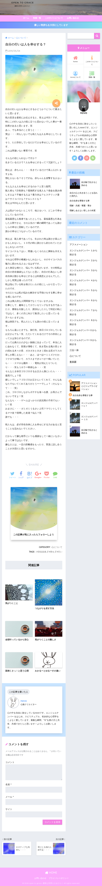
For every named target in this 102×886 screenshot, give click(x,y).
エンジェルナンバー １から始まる (83, 252)
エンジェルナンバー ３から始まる (83, 272)
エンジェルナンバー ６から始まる (83, 302)
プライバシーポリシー (59, 878)
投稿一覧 (37, 18)
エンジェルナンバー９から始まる (83, 342)
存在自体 (42, 551)
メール (9, 797)
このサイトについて (54, 18)
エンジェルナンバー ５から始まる (83, 292)
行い (60, 551)
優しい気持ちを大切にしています (51, 25)
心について (57, 547)
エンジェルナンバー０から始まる (83, 332)
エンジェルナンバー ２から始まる (83, 262)
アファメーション (79, 244)
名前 (8, 784)
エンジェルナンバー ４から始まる (83, 282)
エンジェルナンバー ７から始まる (83, 312)
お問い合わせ (73, 18)
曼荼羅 (73, 362)
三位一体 (74, 350)
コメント (9, 762)
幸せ (52, 551)
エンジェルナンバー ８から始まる (83, 322)
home (75, 62)
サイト (8, 809)
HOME (52, 872)
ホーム (26, 18)
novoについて (75, 77)
